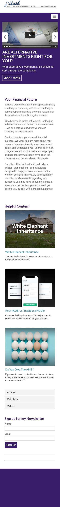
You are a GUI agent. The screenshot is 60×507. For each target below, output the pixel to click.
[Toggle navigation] (54, 16)
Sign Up (11, 445)
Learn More (12, 77)
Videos (10, 406)
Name (8, 423)
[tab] (30, 392)
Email (8, 434)
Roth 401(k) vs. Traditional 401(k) (25, 310)
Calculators (13, 399)
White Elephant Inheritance (22, 252)
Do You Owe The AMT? (19, 369)
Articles (11, 392)
